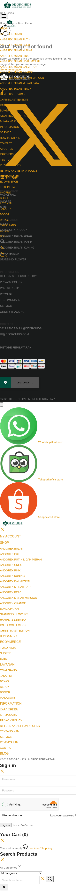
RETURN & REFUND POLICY (18, 276)
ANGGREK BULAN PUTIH (15, 39)
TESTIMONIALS (10, 299)
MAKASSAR (7, 697)
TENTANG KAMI (10, 731)
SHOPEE (5, 201)
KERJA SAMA (8, 714)
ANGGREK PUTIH (11, 554)
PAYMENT (6, 293)
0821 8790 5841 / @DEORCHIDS (21, 328)
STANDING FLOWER (13, 259)
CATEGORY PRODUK (13, 229)
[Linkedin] (2, 178)
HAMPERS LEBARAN (12, 94)
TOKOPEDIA (7, 187)
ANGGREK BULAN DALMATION (18, 66)
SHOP (4, 223)
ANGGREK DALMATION (15, 581)
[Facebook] (2, 94)
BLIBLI (4, 198)
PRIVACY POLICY (11, 282)
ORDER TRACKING (12, 311)
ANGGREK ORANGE (13, 603)
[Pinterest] (7, 178)
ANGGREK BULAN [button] (11, 34)
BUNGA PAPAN (9, 608)
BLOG (4, 753)
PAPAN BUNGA (9, 253)
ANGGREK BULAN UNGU (16, 235)
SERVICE (6, 305)
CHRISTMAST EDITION (15, 630)
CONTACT (6, 747)
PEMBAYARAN (9, 742)
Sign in (6, 825)
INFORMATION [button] (11, 703)
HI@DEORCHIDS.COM (14, 334)
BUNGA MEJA (8, 636)
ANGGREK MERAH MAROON (18, 597)
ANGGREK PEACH (11, 592)
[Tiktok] (16, 178)
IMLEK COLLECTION (13, 625)
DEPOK (4, 686)
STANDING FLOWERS (14, 614)
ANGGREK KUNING (12, 575)
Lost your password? (63, 815)
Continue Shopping (40, 848)
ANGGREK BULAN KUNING (17, 247)
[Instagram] (11, 178)
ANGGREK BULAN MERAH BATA (19, 83)
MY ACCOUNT (10, 536)
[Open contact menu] (1, 404)
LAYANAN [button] (7, 664)
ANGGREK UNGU (11, 565)
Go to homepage (10, 69)
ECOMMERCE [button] (9, 181)
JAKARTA (6, 675)
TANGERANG (8, 225)
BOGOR (4, 214)
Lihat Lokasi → (25, 382)
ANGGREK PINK (10, 570)
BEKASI (5, 681)
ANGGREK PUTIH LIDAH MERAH (21, 559)
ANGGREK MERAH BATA (15, 586)
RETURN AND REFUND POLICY (20, 725)
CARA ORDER (9, 709)
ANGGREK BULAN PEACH (15, 88)
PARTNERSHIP (9, 288)
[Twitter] (38, 172)
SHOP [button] (4, 542)
